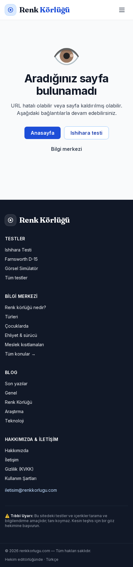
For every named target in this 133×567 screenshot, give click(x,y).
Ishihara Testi (18, 249)
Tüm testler (16, 277)
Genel (11, 392)
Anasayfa (42, 133)
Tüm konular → (20, 353)
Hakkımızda (16, 450)
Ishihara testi (86, 133)
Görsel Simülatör (21, 268)
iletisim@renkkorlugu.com (31, 490)
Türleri (11, 316)
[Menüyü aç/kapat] (122, 10)
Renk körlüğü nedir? (25, 307)
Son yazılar (16, 383)
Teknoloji (14, 420)
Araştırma (14, 411)
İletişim (12, 459)
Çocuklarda (16, 326)
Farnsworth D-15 (21, 259)
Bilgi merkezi (66, 149)
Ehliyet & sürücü (21, 335)
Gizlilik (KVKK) (19, 469)
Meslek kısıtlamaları (24, 344)
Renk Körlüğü (18, 402)
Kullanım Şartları (20, 478)
